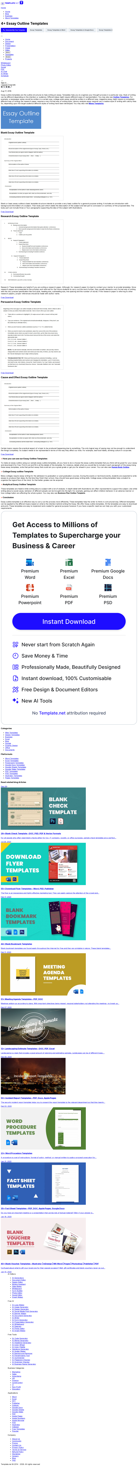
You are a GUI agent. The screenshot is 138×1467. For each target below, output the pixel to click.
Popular (15, 1431)
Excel (7, 739)
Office (7, 748)
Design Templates (12, 735)
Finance (15, 1380)
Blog (7, 14)
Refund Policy (18, 1452)
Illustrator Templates (13, 776)
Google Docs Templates (15, 765)
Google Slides (17, 1412)
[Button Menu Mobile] (2, 3)
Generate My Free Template (15, 30)
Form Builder (17, 1291)
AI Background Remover (22, 1353)
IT (13, 1385)
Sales (14, 1374)
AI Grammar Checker (21, 1362)
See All (4, 786)
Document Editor (19, 1280)
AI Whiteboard (18, 1324)
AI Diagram (16, 1326)
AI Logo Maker (18, 1305)
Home (7, 12)
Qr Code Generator (20, 1338)
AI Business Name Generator (24, 1364)
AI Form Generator (20, 1320)
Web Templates (11, 733)
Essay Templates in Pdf (107, 30)
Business (8, 16)
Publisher (16, 1403)
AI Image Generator (20, 1307)
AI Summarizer (18, 1358)
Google (8, 743)
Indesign (15, 1427)
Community (16, 1441)
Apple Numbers (18, 1418)
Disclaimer (16, 1454)
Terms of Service (19, 1450)
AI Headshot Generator (21, 1343)
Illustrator (16, 1425)
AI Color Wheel (18, 1345)
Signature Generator (20, 1349)
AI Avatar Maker (19, 1351)
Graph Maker (17, 1297)
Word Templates (12, 18)
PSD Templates (11, 773)
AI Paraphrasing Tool (21, 1356)
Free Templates (18, 1429)
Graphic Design (11, 745)
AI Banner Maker (19, 1313)
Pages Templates (12, 778)
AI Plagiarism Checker (21, 1360)
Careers (15, 1456)
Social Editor (17, 1295)
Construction (17, 1383)
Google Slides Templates (15, 769)
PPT (14, 1401)
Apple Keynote (18, 1420)
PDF (14, 1414)
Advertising (16, 1376)
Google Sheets (18, 1410)
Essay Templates (36, 30)
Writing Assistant (19, 1284)
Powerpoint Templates (14, 763)
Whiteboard (17, 1289)
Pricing (15, 1443)
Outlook (15, 1405)
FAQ (14, 1460)
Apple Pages (17, 1416)
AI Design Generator (20, 1309)
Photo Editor (17, 1293)
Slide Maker (17, 1286)
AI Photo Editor (18, 1328)
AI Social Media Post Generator (25, 1311)
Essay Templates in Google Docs (82, 30)
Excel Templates (12, 761)
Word (14, 1397)
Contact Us (16, 1445)
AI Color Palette (18, 1347)
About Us (16, 1439)
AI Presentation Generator (23, 1322)
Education (16, 1389)
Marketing (16, 1372)
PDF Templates (11, 771)
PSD (14, 1422)
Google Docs (17, 1407)
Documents (10, 750)
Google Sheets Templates (15, 767)
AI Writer (15, 1318)
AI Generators (18, 1278)
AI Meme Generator (20, 1340)
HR (13, 1378)
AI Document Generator (22, 1316)
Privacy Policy (18, 1447)
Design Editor (17, 1282)
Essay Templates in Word (56, 30)
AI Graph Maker (18, 1331)
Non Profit (16, 1387)
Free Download (7, 212)
